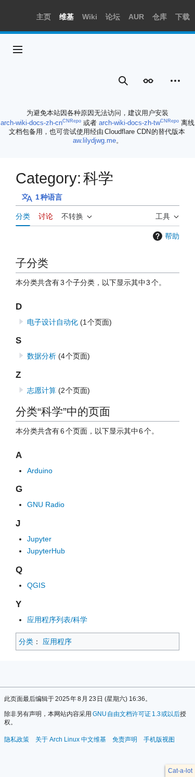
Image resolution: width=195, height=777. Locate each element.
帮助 (172, 236)
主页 (43, 17)
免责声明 (124, 739)
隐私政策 (16, 739)
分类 (26, 641)
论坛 (113, 17)
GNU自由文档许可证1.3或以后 (136, 714)
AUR (136, 17)
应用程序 (57, 641)
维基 (66, 17)
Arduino (40, 470)
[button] (17, 49)
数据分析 (41, 356)
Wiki (89, 17)
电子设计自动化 (52, 322)
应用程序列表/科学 (57, 619)
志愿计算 (41, 390)
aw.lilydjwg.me (94, 140)
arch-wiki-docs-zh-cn (31, 123)
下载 (182, 17)
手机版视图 (159, 739)
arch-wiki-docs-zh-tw (129, 123)
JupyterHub (46, 551)
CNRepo (71, 121)
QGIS (36, 585)
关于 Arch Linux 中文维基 (70, 739)
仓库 (159, 17)
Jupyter (39, 539)
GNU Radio (45, 504)
